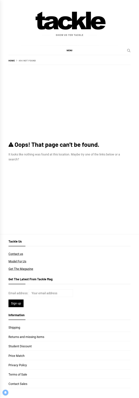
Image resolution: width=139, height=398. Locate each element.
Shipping (14, 327)
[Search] (129, 50)
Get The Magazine (20, 269)
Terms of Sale (17, 374)
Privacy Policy (17, 365)
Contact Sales (17, 384)
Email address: (18, 293)
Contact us (15, 254)
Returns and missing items (26, 337)
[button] (69, 50)
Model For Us (17, 261)
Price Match (16, 356)
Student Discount (20, 346)
